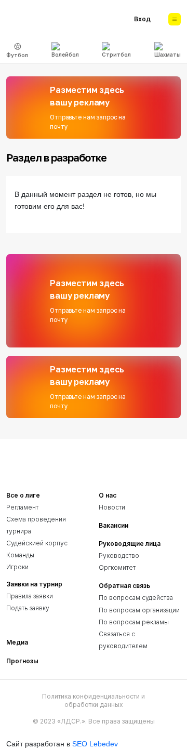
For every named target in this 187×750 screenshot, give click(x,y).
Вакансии (113, 525)
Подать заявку (27, 608)
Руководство (119, 555)
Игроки (17, 567)
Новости (112, 507)
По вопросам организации (139, 610)
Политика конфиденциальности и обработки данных (93, 700)
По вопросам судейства (136, 597)
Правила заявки (29, 596)
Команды (20, 555)
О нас (107, 495)
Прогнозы (22, 661)
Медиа (17, 642)
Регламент (22, 507)
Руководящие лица (130, 543)
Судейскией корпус (37, 543)
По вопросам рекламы (134, 622)
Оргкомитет (117, 567)
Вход (142, 19)
